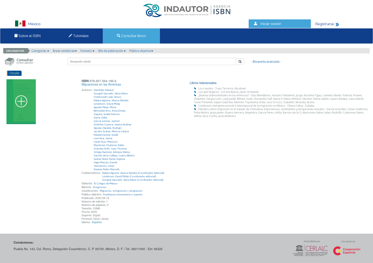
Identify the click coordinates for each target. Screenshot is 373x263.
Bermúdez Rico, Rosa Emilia (109, 110)
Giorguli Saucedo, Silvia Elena (111, 93)
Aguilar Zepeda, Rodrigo (108, 127)
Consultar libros (133, 36)
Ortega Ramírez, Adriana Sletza (112, 152)
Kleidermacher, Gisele (106, 134)
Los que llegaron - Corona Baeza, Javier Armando (228, 92)
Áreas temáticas (64, 51)
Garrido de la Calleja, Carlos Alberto (114, 155)
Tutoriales (80, 36)
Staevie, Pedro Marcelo (107, 169)
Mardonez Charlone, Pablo (109, 145)
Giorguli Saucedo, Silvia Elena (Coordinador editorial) (132, 179)
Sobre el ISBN (29, 36)
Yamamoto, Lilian (104, 165)
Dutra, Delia (100, 117)
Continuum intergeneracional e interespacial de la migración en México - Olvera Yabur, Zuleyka (256, 105)
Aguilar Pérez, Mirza (105, 107)
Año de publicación (111, 51)
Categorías (39, 51)
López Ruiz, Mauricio (106, 141)
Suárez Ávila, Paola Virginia (109, 158)
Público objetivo (140, 51)
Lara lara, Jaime (103, 138)
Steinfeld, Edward (104, 90)
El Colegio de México (106, 183)
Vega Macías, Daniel (105, 162)
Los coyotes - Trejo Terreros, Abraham (222, 88)
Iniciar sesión (270, 24)
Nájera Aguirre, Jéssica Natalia (111, 100)
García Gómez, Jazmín (107, 121)
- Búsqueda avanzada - (266, 61)
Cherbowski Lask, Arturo (107, 96)
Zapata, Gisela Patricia (107, 114)
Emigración (99, 187)
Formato (86, 51)
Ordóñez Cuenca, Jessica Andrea (112, 124)
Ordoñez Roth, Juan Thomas (110, 148)
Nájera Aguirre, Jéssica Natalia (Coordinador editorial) (133, 172)
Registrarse (324, 24)
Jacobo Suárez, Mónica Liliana (111, 131)
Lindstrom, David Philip (107, 103)
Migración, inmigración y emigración (121, 190)
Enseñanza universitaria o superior (123, 194)
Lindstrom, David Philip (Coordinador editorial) (129, 176)
